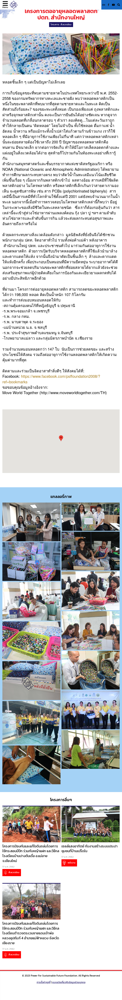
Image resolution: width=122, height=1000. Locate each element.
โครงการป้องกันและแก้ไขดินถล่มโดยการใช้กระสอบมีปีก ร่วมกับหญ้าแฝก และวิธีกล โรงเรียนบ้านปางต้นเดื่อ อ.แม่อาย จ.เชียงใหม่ (30, 854)
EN (103, 5)
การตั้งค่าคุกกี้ (44, 982)
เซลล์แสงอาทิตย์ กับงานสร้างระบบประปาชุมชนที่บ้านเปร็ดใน (89, 849)
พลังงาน (71, 862)
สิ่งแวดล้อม (66, 24)
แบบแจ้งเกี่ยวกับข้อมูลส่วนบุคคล (68, 982)
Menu (5, 7)
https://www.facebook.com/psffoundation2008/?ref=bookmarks (51, 378)
